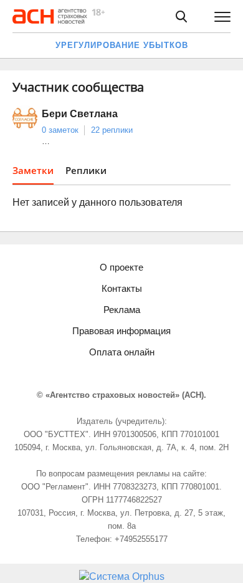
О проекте (121, 267)
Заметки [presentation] (33, 170)
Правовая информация (121, 330)
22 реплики (112, 130)
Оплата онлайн (122, 352)
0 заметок (60, 130)
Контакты (122, 288)
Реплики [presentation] (86, 170)
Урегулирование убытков (121, 45)
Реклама (121, 309)
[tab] (33, 174)
